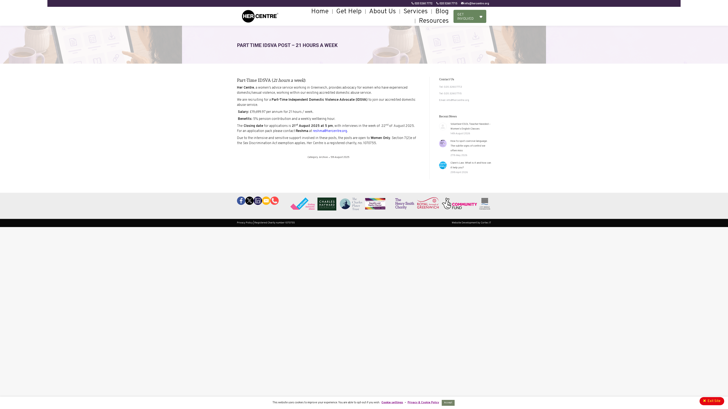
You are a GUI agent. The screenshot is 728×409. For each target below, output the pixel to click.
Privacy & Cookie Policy (423, 402)
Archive (323, 157)
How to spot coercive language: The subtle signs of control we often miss (468, 146)
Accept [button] (448, 402)
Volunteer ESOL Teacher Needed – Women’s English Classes (470, 126)
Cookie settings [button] (392, 402)
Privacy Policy (245, 222)
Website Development (465, 222)
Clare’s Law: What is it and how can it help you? (470, 165)
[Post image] (443, 126)
